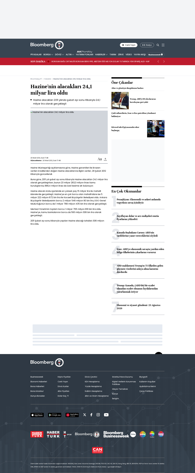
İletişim (115, 398)
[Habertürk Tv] (53, 434)
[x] (84, 415)
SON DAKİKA (38, 61)
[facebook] (91, 415)
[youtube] (106, 415)
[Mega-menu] (163, 45)
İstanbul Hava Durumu (122, 377)
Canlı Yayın (63, 381)
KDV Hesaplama (92, 381)
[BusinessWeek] (155, 54)
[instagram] (98, 415)
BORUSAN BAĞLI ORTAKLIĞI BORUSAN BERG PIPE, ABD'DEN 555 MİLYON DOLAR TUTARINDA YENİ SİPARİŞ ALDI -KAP (101, 61)
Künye (115, 393)
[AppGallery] (72, 415)
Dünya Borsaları (38, 396)
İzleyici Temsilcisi (120, 389)
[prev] (158, 61)
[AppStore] (37, 415)
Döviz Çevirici (91, 377)
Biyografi (143, 377)
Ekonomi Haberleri (39, 381)
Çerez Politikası (146, 391)
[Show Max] (161, 434)
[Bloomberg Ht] (87, 434)
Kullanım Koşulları (147, 381)
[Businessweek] (120, 434)
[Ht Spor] (67, 434)
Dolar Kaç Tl (63, 396)
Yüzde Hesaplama (93, 386)
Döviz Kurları (63, 386)
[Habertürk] (37, 434)
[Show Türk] (152, 434)
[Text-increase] (100, 159)
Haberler (47, 79)
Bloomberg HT (36, 79)
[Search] (158, 45)
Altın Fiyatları (63, 391)
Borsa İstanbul (37, 391)
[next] (164, 61)
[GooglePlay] (54, 415)
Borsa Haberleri (37, 386)
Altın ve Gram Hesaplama (97, 396)
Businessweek (37, 377)
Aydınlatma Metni (147, 386)
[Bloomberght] (47, 45)
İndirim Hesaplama (93, 391)
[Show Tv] (143, 434)
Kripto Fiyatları (64, 377)
